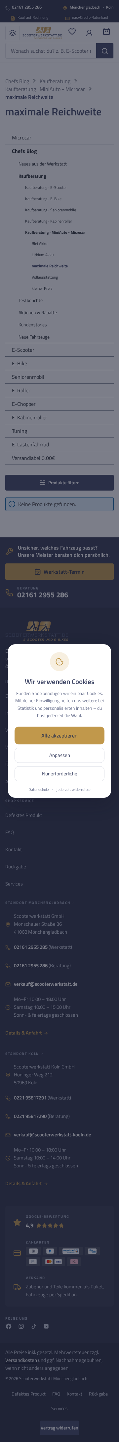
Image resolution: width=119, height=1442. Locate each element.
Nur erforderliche (59, 773)
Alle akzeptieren (59, 735)
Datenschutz (38, 790)
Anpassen (59, 755)
